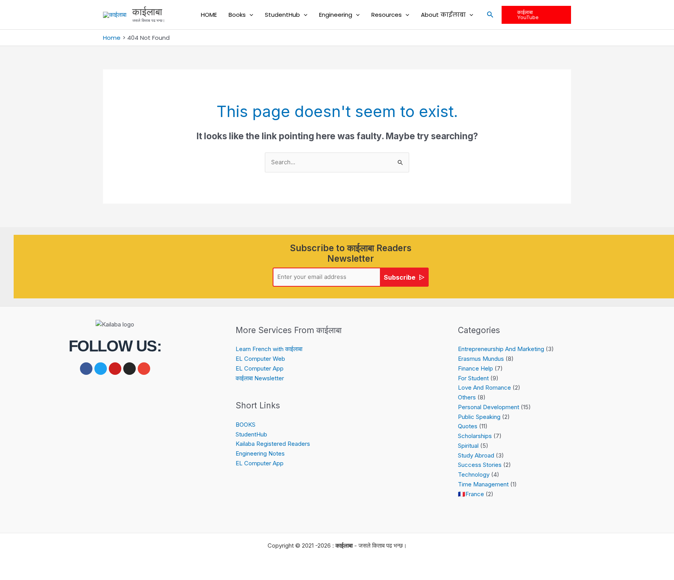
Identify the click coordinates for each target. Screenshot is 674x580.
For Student (473, 378)
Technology (474, 474)
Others (467, 397)
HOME (209, 15)
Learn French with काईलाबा (269, 349)
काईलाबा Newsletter (260, 378)
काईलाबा (147, 12)
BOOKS (245, 424)
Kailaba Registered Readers (273, 443)
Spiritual (468, 445)
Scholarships (475, 436)
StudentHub (282, 15)
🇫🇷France (471, 494)
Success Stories (480, 464)
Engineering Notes (260, 453)
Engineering (335, 15)
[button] (249, 14)
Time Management (483, 484)
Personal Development (488, 407)
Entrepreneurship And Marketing (501, 349)
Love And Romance (484, 387)
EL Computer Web (260, 358)
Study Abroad (476, 455)
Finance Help (475, 368)
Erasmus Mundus (481, 358)
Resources (386, 15)
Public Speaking (479, 416)
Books (237, 15)
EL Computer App (260, 368)
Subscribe (399, 277)
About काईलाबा (443, 15)
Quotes (467, 426)
